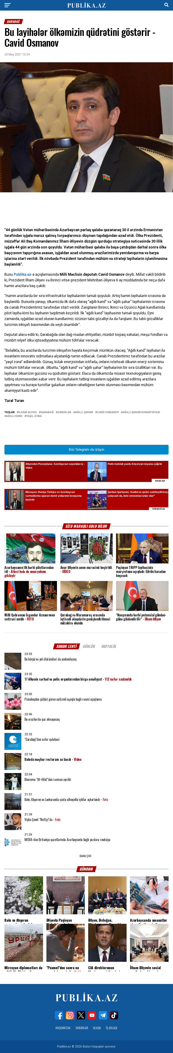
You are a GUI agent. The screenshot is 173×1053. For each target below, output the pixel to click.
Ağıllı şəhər (84, 412)
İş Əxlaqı (111, 1028)
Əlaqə (97, 1028)
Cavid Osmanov (108, 412)
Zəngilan (64, 412)
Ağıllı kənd (14, 416)
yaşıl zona (34, 416)
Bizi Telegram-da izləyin (86, 450)
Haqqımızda (62, 1028)
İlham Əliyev (27, 412)
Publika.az (22, 274)
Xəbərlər (82, 1028)
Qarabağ (47, 412)
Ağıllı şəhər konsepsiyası (141, 412)
